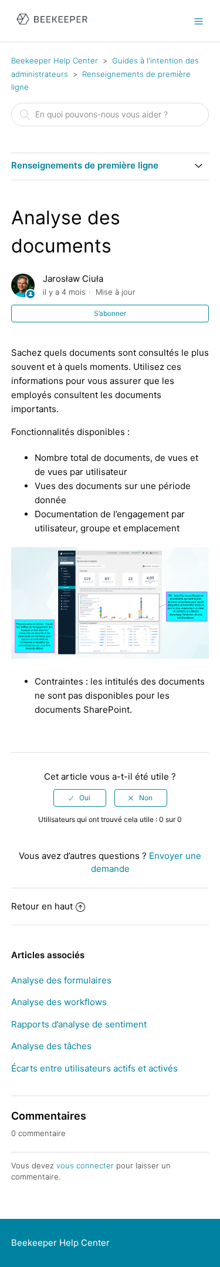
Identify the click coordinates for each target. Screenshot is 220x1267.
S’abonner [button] (110, 313)
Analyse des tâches (51, 1046)
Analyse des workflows (59, 1001)
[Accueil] (52, 26)
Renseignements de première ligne (84, 165)
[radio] (79, 798)
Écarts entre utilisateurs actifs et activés (94, 1068)
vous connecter (85, 1165)
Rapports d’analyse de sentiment (79, 1024)
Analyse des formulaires (61, 980)
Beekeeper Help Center (54, 60)
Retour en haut (42, 906)
